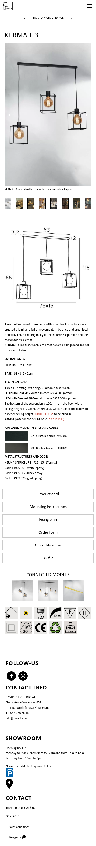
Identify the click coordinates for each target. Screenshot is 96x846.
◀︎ (11, 115)
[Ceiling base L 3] (73, 590)
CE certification (48, 545)
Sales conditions (19, 827)
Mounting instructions (48, 506)
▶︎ (88, 115)
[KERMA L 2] (22, 590)
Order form (48, 532)
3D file (48, 558)
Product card (48, 494)
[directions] (9, 786)
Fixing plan (48, 519)
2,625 (70, 631)
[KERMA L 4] (48, 590)
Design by (19, 837)
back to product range (48, 18)
